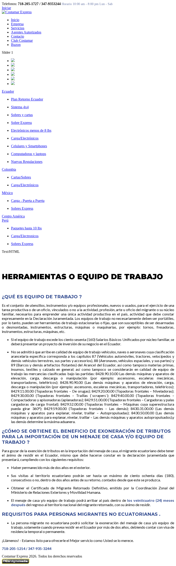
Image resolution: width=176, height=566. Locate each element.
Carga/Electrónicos (24, 138)
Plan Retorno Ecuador (27, 99)
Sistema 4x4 (20, 107)
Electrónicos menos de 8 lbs (31, 130)
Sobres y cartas (22, 115)
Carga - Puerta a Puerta (27, 201)
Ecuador (8, 91)
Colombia (9, 169)
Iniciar (6, 8)
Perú (5, 220)
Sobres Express (22, 208)
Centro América (13, 216)
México (7, 193)
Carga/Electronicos (24, 236)
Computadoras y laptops (28, 154)
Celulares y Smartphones (29, 146)
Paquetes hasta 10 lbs (26, 228)
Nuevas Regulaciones (26, 162)
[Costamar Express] (17, 12)
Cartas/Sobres (21, 177)
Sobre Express (21, 123)
